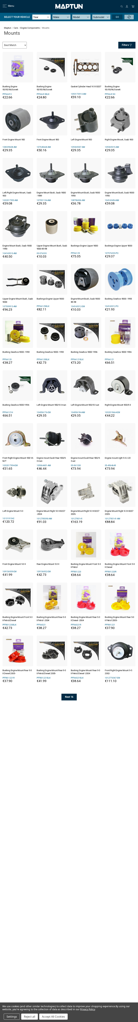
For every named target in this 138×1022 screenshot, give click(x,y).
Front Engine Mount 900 (14, 139)
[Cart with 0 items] (132, 6)
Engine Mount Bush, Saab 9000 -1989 (51, 194)
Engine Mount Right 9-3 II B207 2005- (85, 512)
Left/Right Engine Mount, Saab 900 (17, 194)
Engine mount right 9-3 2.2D (118, 458)
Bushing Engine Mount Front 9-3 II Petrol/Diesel (17, 618)
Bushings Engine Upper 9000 (84, 245)
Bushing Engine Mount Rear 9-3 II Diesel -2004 (85, 618)
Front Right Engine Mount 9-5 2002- (118, 672)
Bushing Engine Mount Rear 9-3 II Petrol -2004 (51, 618)
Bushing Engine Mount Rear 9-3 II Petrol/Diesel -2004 (85, 672)
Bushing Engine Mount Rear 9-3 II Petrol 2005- (119, 618)
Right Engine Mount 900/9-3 (118, 405)
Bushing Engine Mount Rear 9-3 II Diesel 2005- (17, 672)
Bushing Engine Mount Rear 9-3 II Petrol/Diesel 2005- (51, 672)
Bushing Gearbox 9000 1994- (84, 352)
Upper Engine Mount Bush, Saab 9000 (18, 300)
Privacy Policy (87, 1009)
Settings (12, 1016)
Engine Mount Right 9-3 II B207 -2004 (51, 512)
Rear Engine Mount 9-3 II (48, 564)
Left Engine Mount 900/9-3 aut (85, 405)
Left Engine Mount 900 (81, 139)
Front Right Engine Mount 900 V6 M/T (18, 459)
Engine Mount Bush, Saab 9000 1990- (85, 194)
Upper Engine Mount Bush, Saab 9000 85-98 (52, 247)
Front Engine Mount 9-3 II (14, 564)
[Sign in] (126, 6)
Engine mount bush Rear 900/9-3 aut (85, 459)
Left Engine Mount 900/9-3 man (51, 405)
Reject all (29, 1016)
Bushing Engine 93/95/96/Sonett (10, 88)
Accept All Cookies (53, 1016)
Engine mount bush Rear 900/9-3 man (51, 459)
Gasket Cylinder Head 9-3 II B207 (86, 86)
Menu (9, 6)
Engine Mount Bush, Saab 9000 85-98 (85, 300)
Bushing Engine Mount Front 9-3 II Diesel (120, 565)
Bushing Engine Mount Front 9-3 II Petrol (86, 565)
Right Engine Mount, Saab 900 (119, 139)
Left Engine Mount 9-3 (13, 511)
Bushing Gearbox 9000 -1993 (118, 298)
